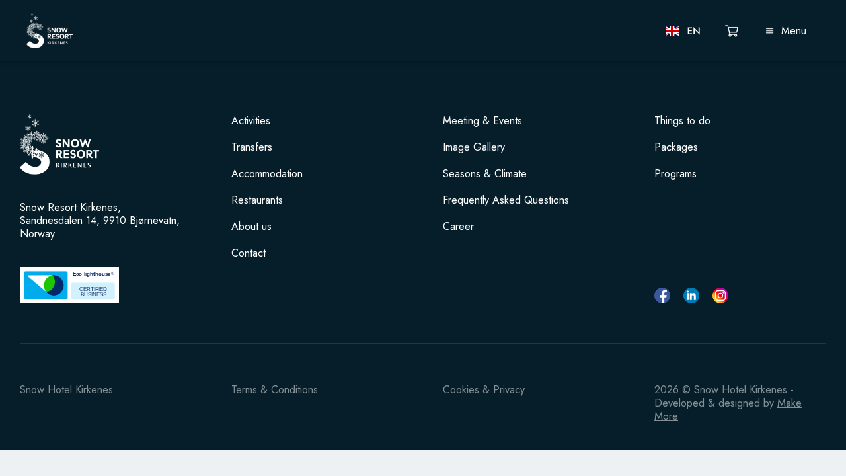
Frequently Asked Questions (506, 200)
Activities (250, 121)
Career (458, 226)
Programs (675, 173)
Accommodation (267, 173)
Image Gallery (474, 147)
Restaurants (257, 200)
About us (251, 226)
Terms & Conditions (274, 389)
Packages (676, 147)
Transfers (251, 147)
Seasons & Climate (485, 173)
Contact (248, 253)
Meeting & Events (482, 121)
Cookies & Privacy (484, 389)
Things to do (682, 121)
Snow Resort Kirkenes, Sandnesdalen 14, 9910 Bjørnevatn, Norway (100, 221)
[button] (684, 31)
